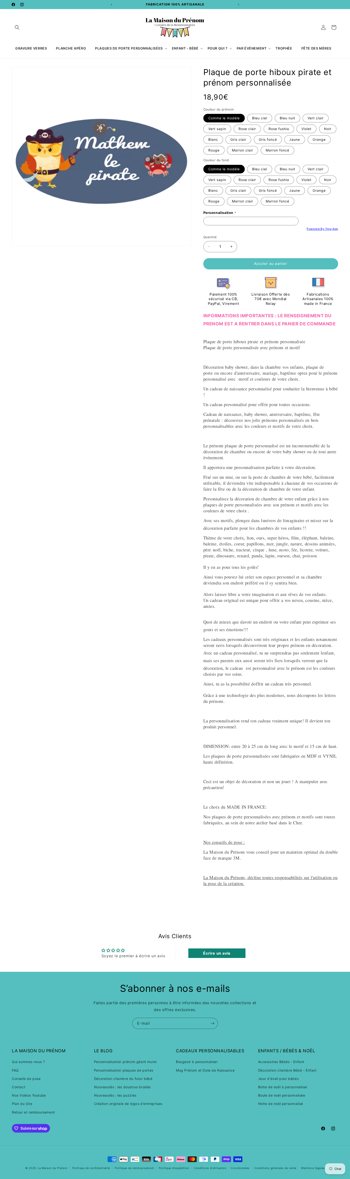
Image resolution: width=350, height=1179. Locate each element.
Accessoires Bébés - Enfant (281, 1062)
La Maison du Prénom (53, 1168)
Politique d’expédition (174, 1168)
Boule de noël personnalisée (281, 1095)
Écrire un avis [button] (216, 953)
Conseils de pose (26, 1079)
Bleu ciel (259, 118)
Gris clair (238, 139)
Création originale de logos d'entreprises (128, 1104)
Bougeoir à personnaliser (197, 1062)
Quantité (210, 237)
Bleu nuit (287, 118)
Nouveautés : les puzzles (115, 1095)
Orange (319, 139)
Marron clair (242, 150)
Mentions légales (313, 1168)
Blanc (213, 139)
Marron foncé (277, 150)
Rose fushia (279, 129)
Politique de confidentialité (91, 1168)
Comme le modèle (224, 118)
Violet (306, 129)
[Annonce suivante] (238, 4)
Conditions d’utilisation (210, 1168)
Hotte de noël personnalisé (280, 1104)
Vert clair (316, 118)
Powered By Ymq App (322, 229)
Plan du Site (22, 1104)
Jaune (294, 139)
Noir (327, 129)
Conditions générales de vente (275, 1168)
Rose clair (247, 129)
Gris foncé (268, 139)
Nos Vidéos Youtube (29, 1095)
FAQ (15, 1070)
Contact (18, 1087)
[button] (17, 27)
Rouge (214, 150)
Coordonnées (240, 1168)
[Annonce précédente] (111, 4)
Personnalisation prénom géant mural (125, 1062)
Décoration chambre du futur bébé (123, 1079)
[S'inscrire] (212, 1023)
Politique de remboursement (134, 1168)
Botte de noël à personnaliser (282, 1087)
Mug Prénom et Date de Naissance (205, 1070)
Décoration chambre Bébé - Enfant (287, 1070)
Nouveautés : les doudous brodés (122, 1087)
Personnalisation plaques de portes (123, 1070)
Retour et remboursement (33, 1112)
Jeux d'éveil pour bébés (278, 1079)
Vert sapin (217, 129)
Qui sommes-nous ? (28, 1062)
